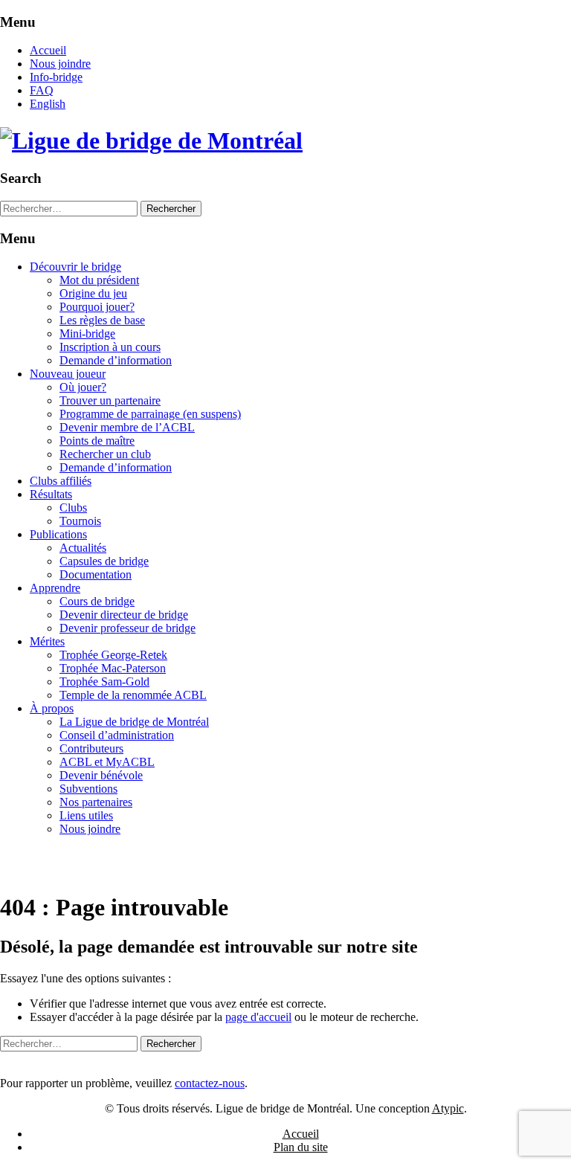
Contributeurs (91, 748)
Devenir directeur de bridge (123, 614)
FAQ (42, 90)
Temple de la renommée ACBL (133, 695)
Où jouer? (82, 387)
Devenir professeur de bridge (127, 628)
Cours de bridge (97, 601)
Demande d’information (115, 360)
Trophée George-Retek (113, 654)
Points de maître (97, 440)
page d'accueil (258, 1017)
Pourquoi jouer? (97, 306)
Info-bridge (56, 77)
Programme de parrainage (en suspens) (150, 414)
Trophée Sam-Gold (104, 681)
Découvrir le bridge (75, 266)
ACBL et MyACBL (107, 762)
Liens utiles (86, 815)
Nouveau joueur (68, 373)
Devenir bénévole (101, 775)
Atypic (448, 1108)
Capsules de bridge (104, 561)
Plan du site (301, 1147)
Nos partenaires (95, 802)
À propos (52, 708)
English (47, 103)
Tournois (80, 521)
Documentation (95, 574)
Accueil (48, 50)
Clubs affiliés (60, 480)
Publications (58, 534)
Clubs (73, 507)
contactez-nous (210, 1083)
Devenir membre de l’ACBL (127, 427)
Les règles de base (102, 320)
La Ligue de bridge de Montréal (134, 721)
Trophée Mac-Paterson (112, 668)
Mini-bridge (87, 333)
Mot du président (99, 280)
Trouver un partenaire (110, 400)
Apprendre (55, 588)
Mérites (47, 641)
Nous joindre (60, 63)
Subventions (88, 788)
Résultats (51, 494)
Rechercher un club (105, 454)
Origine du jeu (93, 293)
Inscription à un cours (110, 347)
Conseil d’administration (116, 735)
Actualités (82, 547)
